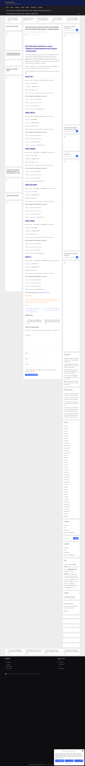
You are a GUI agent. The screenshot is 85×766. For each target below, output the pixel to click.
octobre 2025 (66, 450)
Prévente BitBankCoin (69, 585)
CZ (73, 576)
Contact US (66, 611)
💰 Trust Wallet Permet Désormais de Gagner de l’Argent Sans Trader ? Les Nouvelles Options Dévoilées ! (58, 19)
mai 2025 (66, 462)
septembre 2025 (67, 453)
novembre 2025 (67, 448)
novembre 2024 (67, 477)
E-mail (27, 358)
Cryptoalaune (9, 2)
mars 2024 (66, 496)
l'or (72, 581)
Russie (76, 585)
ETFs (69, 579)
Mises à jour (66, 583)
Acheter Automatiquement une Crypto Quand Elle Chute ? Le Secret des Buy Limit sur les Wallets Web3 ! (43, 19)
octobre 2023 (66, 509)
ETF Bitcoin (68, 577)
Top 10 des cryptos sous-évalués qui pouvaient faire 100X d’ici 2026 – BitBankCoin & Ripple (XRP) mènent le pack (28, 10)
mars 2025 (66, 467)
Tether (72, 587)
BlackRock (73, 574)
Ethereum (17, 7)
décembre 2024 (67, 474)
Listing (75, 581)
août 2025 (66, 455)
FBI (75, 579)
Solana (65, 587)
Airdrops (69, 566)
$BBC (65, 564)
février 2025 (66, 470)
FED (77, 579)
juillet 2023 (66, 516)
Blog (8, 21)
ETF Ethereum (66, 579)
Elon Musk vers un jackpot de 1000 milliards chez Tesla (71, 403)
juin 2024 (66, 489)
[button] (82, 750)
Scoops (7, 7)
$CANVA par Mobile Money (12, 195)
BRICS (76, 574)
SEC (78, 585)
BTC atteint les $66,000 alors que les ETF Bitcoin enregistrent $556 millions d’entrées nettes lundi (71, 409)
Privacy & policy (9, 668)
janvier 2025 (66, 472)
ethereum (73, 579)
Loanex (77, 581)
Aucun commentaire (43, 32)
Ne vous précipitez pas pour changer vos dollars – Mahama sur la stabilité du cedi (22, 13)
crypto (71, 576)
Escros (65, 577)
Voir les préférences (78, 760)
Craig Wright (68, 576)
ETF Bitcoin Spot (74, 577)
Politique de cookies (68, 763)
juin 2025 (66, 460)
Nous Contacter (61, 668)
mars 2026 (66, 438)
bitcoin (66, 574)
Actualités (66, 525)
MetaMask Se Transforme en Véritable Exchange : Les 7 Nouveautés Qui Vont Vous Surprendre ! (28, 19)
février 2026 (66, 440)
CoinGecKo (8, 664)
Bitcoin (12, 7)
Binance (27, 7)
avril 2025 (66, 465)
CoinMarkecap (8, 662)
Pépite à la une (67, 530)
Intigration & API (9, 666)
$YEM (67, 564)
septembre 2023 (67, 511)
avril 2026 (66, 435)
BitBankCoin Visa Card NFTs (69, 571)
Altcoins (72, 566)
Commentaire (28, 335)
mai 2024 (66, 492)
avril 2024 (66, 494)
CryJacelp (66, 407)
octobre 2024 (66, 479)
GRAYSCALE (68, 581)
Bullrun (65, 576)
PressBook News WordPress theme (50, 764)
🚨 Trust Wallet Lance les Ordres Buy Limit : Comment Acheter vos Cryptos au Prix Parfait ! (34, 320)
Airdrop (70, 564)
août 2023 (66, 513)
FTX (65, 581)
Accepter (59, 760)
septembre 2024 (67, 482)
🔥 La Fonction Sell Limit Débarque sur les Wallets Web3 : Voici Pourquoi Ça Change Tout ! (13, 19)
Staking (69, 587)
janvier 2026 (66, 443)
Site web (27, 364)
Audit (77, 566)
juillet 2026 (66, 428)
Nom (26, 353)
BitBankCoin (33, 7)
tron (73, 587)
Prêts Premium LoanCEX (12, 26)
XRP (75, 587)
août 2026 (66, 426)
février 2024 (66, 499)
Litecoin (22, 7)
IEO (71, 581)
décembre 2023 (67, 504)
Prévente (72, 583)
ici (29, 174)
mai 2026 (66, 433)
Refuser (69, 760)
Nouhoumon (66, 397)
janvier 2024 (66, 501)
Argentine (74, 566)
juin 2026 (66, 431)
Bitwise (70, 574)
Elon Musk (76, 576)
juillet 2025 (66, 457)
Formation (40, 7)
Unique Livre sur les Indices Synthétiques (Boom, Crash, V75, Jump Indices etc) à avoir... (13, 171)
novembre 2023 (67, 506)
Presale (70, 583)
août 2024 (66, 484)
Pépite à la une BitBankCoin (69, 532)
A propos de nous (62, 664)
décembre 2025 (67, 445)
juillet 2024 (66, 487)
